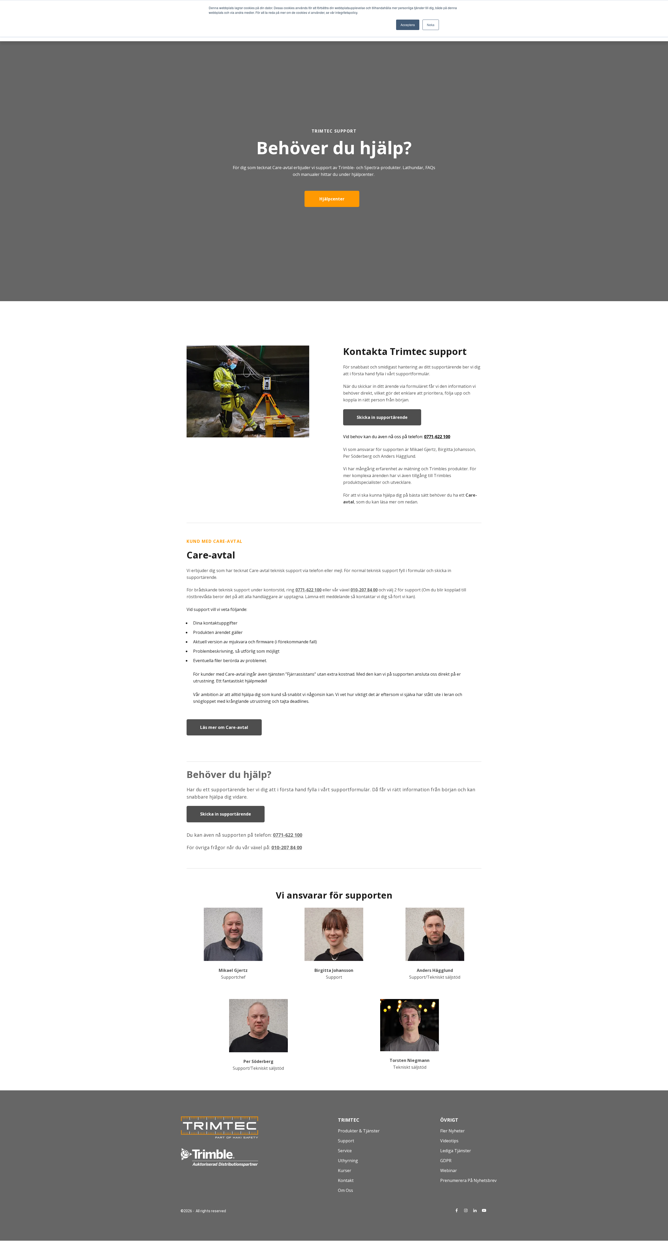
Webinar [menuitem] (448, 1170)
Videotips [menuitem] (449, 1141)
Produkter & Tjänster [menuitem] (359, 1131)
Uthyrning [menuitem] (348, 1160)
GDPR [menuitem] (445, 1160)
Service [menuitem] (345, 1151)
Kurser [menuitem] (344, 1170)
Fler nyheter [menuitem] (452, 1131)
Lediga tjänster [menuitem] (455, 1151)
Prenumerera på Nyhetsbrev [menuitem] (468, 1180)
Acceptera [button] (408, 24)
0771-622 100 (437, 436)
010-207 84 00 (286, 847)
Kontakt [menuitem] (346, 1180)
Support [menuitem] (346, 1141)
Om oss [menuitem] (345, 1190)
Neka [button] (430, 24)
